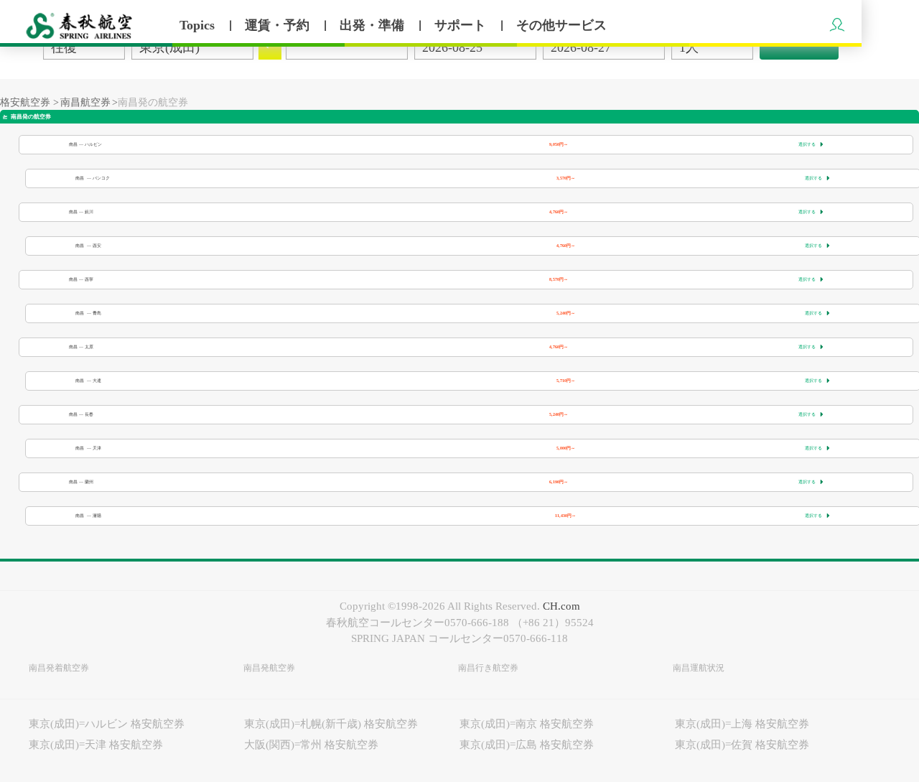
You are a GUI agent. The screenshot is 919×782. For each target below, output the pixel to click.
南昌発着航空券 (59, 668)
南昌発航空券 (269, 668)
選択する (811, 144)
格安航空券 (25, 102)
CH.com (561, 606)
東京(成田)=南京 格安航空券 (527, 724)
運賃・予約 (279, 25)
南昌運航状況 (698, 668)
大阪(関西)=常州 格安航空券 (311, 744)
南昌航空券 (85, 102)
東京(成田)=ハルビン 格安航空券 (107, 724)
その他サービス (561, 25)
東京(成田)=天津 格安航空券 (96, 744)
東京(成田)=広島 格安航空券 (527, 744)
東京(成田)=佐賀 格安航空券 (742, 744)
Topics (198, 25)
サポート (462, 25)
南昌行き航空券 (488, 668)
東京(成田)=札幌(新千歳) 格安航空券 (331, 724)
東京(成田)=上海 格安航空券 (742, 724)
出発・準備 (374, 25)
